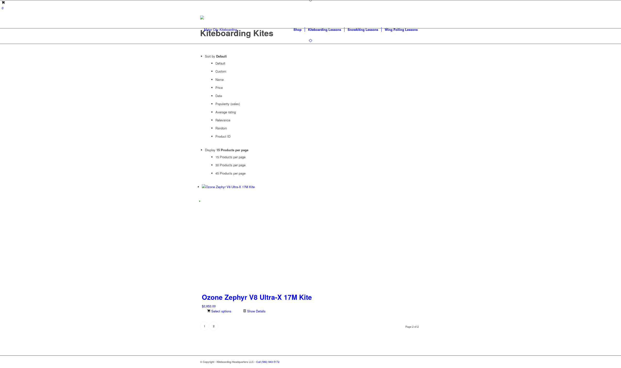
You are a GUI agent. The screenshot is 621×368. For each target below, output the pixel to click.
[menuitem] (297, 30)
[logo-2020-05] (218, 30)
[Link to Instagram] (410, 361)
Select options (220, 311)
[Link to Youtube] (417, 361)
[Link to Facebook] (402, 361)
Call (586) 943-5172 (267, 362)
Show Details (256, 311)
